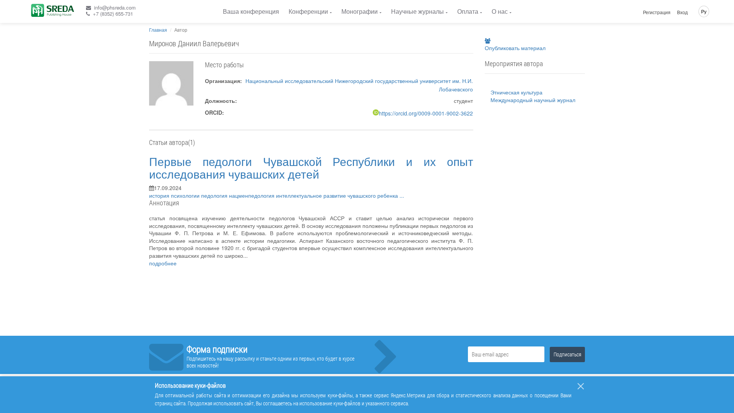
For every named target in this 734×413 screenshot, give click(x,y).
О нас (500, 11)
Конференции (308, 11)
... (401, 195)
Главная (158, 29)
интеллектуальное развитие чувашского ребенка (337, 195)
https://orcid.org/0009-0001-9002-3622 (426, 113)
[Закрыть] (581, 386)
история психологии (175, 195)
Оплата (467, 11)
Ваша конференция (251, 11)
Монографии (359, 11)
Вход (682, 12)
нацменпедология (252, 195)
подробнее (163, 263)
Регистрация (657, 12)
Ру (703, 11)
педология (215, 195)
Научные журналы (417, 11)
